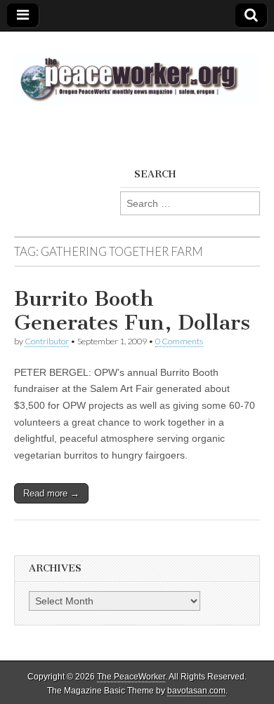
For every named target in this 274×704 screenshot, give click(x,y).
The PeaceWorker (131, 677)
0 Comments (179, 341)
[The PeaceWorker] (137, 70)
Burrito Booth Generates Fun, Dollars (132, 310)
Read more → (51, 493)
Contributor (47, 341)
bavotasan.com (196, 691)
